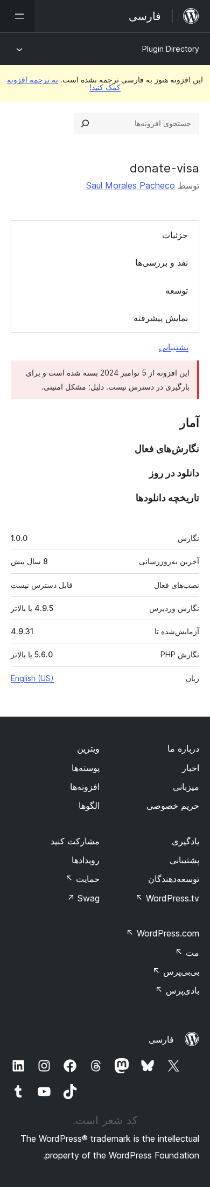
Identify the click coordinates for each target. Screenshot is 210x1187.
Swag (83, 898)
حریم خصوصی (172, 805)
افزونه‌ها (85, 786)
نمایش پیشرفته (161, 318)
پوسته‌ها (86, 767)
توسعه (176, 290)
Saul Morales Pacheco (130, 185)
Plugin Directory (170, 48)
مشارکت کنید (75, 841)
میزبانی (186, 786)
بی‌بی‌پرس (175, 971)
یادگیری (185, 841)
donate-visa (164, 168)
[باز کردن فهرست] (17, 16)
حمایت (82, 878)
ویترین (88, 748)
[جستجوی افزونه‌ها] (85, 123)
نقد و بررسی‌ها (161, 262)
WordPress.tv (167, 898)
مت (187, 952)
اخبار (190, 767)
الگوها (89, 805)
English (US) (32, 678)
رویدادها (86, 860)
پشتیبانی (173, 347)
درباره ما (183, 748)
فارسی (161, 1039)
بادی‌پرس (177, 990)
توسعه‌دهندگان (173, 878)
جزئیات (175, 235)
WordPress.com (162, 933)
